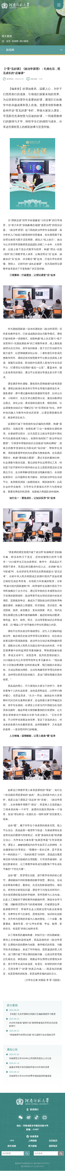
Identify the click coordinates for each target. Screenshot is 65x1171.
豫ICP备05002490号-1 (42, 1163)
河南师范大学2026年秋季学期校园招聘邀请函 (30, 1076)
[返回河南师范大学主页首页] (29, 5)
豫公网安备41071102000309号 (32, 1166)
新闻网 (15, 41)
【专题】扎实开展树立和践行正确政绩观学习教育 (32, 1014)
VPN (12, 1141)
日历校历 (53, 1141)
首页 (8, 41)
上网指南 (32, 1141)
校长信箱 (12, 1146)
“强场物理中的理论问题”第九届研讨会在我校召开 (32, 1035)
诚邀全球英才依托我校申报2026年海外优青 (29, 1067)
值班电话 (53, 1146)
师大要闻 (24, 41)
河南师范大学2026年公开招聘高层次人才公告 (30, 1058)
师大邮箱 (32, 1146)
